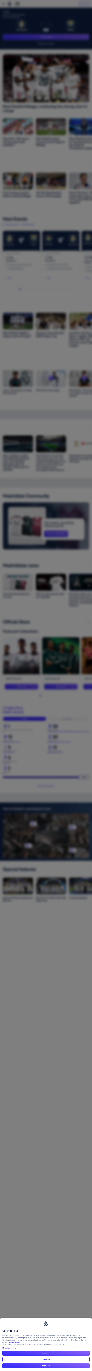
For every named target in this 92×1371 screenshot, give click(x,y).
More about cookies (9, 1348)
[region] (46, 1344)
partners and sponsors (15, 1342)
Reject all (46, 1365)
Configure (46, 1359)
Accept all (46, 1353)
